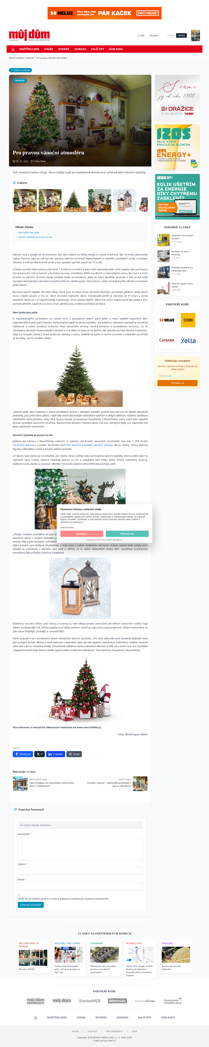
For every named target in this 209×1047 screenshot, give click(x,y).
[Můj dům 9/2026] (195, 35)
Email (22, 879)
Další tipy (97, 49)
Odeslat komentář (30, 905)
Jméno (22, 864)
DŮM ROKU (116, 49)
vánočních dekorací (24, 445)
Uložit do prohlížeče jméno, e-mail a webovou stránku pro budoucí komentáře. (63, 898)
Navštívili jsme (29, 49)
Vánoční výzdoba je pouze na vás (35, 237)
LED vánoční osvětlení (79, 445)
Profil (75, 1031)
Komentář (24, 834)
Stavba (48, 49)
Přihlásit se (177, 383)
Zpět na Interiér (22, 70)
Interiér (63, 49)
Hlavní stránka (16, 57)
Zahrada (80, 49)
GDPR (134, 1031)
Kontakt (93, 1031)
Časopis (153, 35)
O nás (141, 35)
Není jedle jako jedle (28, 232)
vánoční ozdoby (103, 445)
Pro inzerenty (114, 1031)
